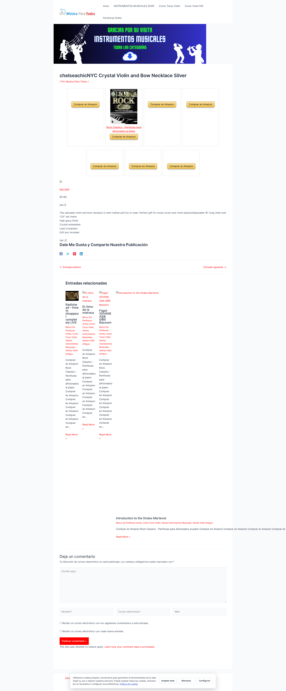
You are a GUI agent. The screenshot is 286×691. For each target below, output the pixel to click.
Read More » (72, 436)
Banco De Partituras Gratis (70, 330)
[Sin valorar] (82, 110)
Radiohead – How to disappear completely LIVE (72, 313)
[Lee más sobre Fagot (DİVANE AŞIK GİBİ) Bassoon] (105, 298)
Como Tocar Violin (151, 522)
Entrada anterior (70, 267)
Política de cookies (129, 684)
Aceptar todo (168, 680)
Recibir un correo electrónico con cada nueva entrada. (93, 631)
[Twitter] (67, 253)
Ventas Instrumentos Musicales (72, 343)
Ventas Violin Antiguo (203, 522)
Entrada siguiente (214, 267)
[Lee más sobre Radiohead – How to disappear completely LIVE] (72, 295)
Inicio (68, 678)
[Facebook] (61, 253)
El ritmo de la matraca (88, 309)
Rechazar (186, 680)
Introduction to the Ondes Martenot (141, 518)
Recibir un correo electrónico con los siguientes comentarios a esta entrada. (105, 623)
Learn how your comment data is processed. (129, 646)
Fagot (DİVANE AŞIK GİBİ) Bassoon (105, 316)
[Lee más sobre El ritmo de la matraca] (88, 296)
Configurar (204, 680)
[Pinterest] (74, 253)
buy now (64, 189)
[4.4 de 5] (120, 142)
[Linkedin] (81, 253)
